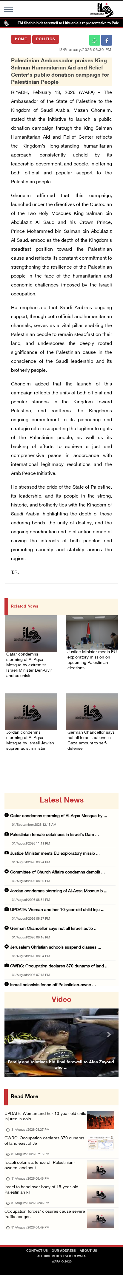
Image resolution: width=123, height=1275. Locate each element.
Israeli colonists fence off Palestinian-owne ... (53, 985)
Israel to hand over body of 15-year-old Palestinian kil (41, 1190)
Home (21, 39)
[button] (12, 1034)
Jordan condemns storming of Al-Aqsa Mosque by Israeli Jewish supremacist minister (30, 740)
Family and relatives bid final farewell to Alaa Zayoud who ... (61, 1065)
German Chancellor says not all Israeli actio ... (54, 928)
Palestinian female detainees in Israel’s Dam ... (54, 834)
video (61, 1000)
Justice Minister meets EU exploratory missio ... (55, 853)
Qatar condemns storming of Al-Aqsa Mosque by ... (58, 816)
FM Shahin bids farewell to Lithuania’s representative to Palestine (64, 23)
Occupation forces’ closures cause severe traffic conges (44, 1214)
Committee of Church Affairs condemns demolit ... (57, 872)
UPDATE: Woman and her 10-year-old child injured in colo (45, 1116)
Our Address (64, 1251)
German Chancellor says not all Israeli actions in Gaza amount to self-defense (91, 740)
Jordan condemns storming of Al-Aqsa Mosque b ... (58, 891)
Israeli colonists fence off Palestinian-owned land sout (39, 1165)
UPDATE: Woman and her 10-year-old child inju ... (57, 910)
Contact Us (37, 1251)
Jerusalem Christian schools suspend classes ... (55, 947)
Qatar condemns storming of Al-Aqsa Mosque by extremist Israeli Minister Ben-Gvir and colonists (29, 665)
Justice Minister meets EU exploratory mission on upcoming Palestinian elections (92, 660)
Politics (45, 39)
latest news (62, 800)
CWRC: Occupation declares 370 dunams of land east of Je (44, 1141)
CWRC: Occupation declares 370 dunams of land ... (59, 966)
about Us (88, 1251)
